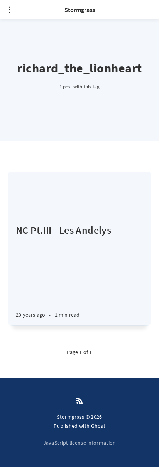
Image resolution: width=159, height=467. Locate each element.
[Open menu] (9, 9)
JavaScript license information (79, 442)
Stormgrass (79, 9)
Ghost (98, 425)
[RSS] (79, 401)
